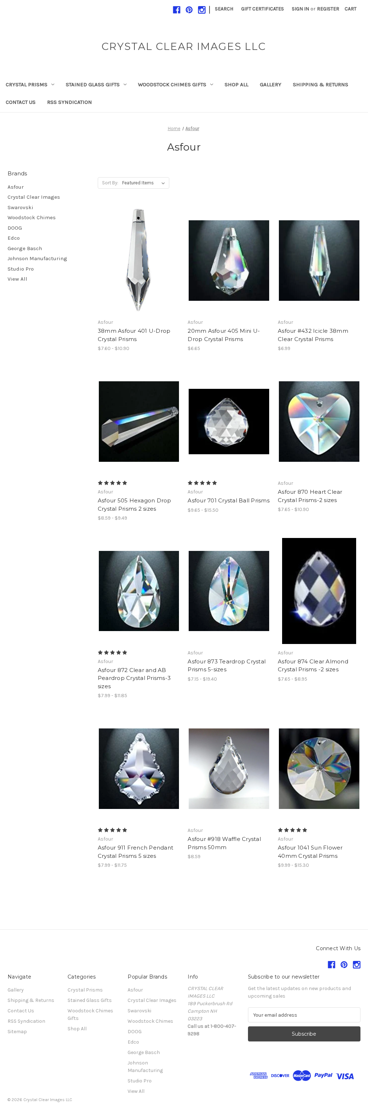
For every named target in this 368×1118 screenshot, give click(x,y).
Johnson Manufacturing (37, 258)
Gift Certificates (262, 9)
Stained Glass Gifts (93, 84)
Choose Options (139, 273)
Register (328, 9)
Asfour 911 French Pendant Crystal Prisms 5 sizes (135, 851)
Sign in (300, 9)
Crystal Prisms (26, 84)
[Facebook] (176, 10)
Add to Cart (319, 273)
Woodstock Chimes (32, 217)
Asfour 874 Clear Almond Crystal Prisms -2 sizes (313, 665)
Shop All (236, 84)
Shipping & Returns (320, 84)
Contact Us (21, 102)
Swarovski (20, 207)
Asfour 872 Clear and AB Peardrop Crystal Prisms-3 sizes (134, 678)
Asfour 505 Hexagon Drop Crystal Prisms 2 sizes (134, 504)
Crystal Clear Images (34, 197)
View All (17, 279)
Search (224, 9)
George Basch (25, 248)
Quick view (133, 247)
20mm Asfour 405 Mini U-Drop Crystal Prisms (224, 334)
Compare (136, 260)
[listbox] (145, 183)
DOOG (15, 228)
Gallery (270, 84)
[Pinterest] (189, 10)
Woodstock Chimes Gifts (172, 84)
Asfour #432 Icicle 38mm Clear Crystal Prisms (313, 334)
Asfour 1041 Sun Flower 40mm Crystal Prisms (310, 851)
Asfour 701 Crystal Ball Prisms (229, 500)
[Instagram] (202, 10)
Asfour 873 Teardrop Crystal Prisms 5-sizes (227, 665)
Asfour (16, 187)
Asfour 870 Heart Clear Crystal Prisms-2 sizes (310, 495)
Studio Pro (21, 269)
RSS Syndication (69, 102)
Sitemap (17, 1032)
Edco (14, 238)
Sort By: (110, 182)
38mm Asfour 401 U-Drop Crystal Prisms (134, 334)
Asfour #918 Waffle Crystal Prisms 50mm (224, 843)
